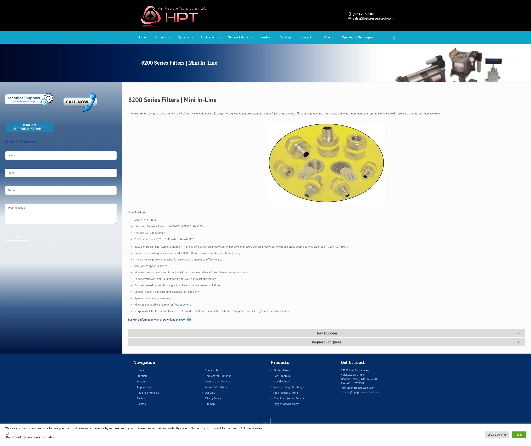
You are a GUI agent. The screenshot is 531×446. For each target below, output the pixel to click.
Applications (144, 387)
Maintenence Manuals (218, 381)
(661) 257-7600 (368, 379)
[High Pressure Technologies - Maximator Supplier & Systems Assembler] (173, 15)
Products (142, 375)
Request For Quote (326, 342)
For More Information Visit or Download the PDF (157, 319)
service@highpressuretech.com (360, 392)
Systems (142, 381)
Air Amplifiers (281, 370)
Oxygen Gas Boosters (286, 403)
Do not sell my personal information (30, 437)
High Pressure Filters (285, 392)
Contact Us (211, 370)
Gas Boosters (281, 375)
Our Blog (210, 392)
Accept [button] (519, 434)
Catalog (141, 403)
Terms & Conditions (216, 387)
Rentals (141, 398)
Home (140, 370)
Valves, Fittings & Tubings (288, 387)
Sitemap (210, 403)
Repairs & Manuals (148, 392)
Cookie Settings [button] (497, 434)
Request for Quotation (218, 375)
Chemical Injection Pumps (288, 398)
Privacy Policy (213, 398)
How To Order (326, 333)
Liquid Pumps (281, 381)
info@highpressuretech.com (358, 387)
